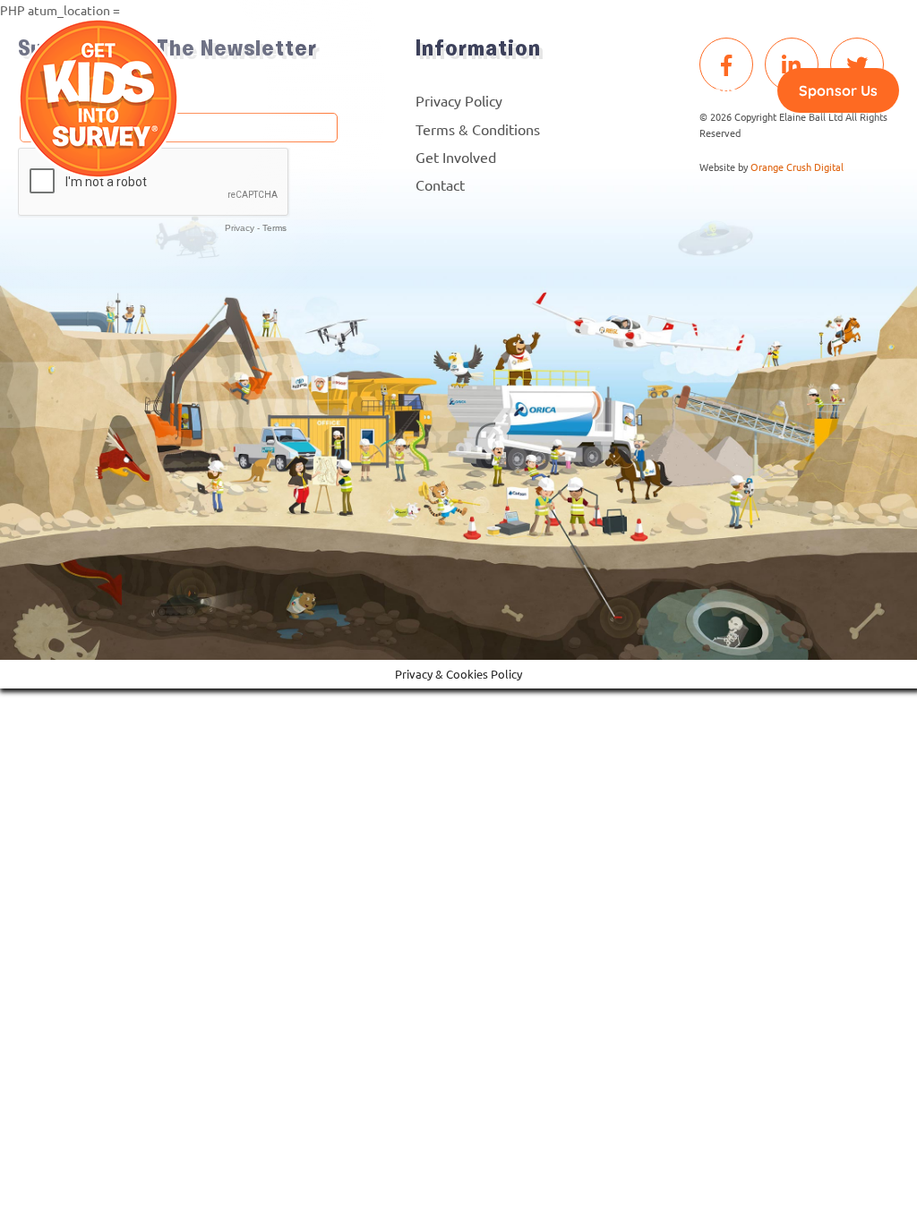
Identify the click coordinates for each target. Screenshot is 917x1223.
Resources (278, 91)
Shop (666, 91)
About (444, 91)
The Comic (368, 91)
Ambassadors (531, 91)
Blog (614, 91)
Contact (731, 91)
